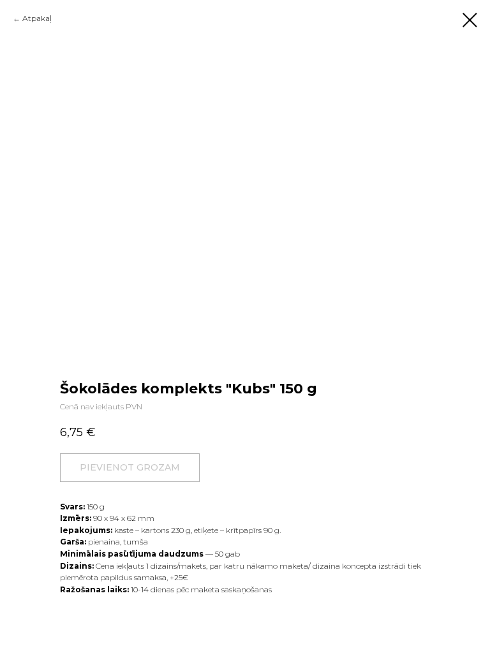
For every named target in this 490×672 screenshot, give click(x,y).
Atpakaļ (37, 18)
